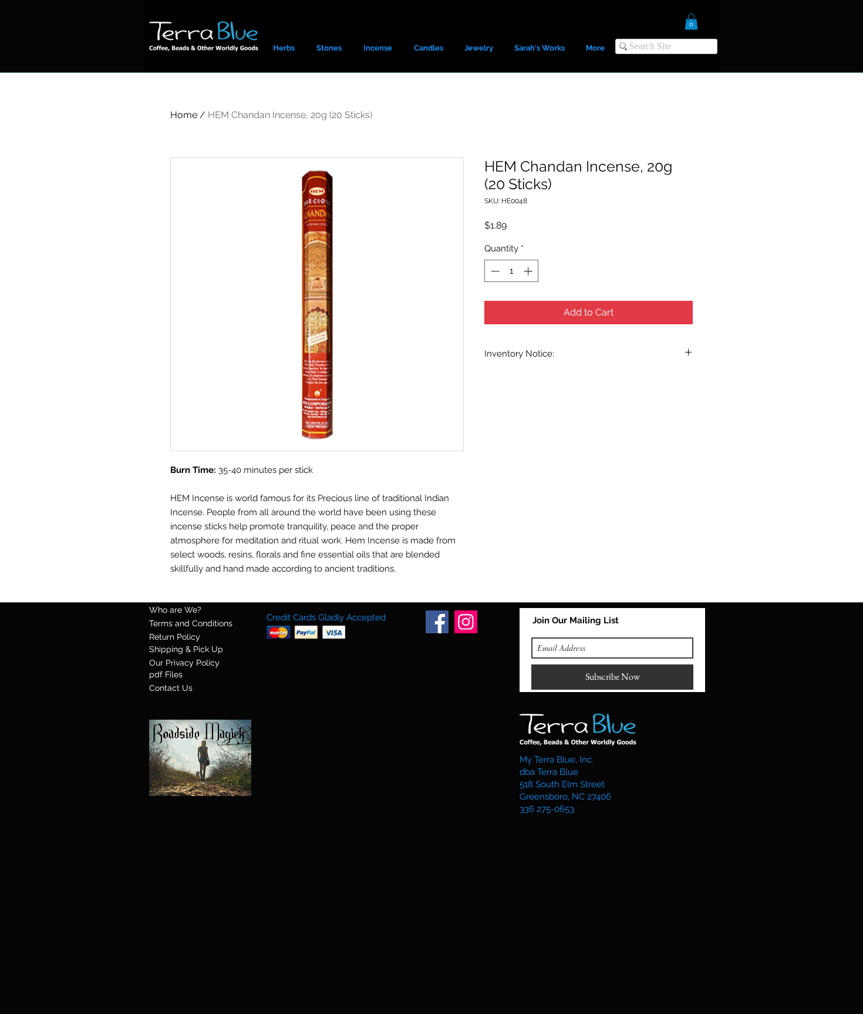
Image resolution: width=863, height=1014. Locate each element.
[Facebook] (437, 621)
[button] (691, 21)
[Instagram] (465, 621)
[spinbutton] (511, 271)
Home (183, 114)
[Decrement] (494, 271)
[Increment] (529, 271)
